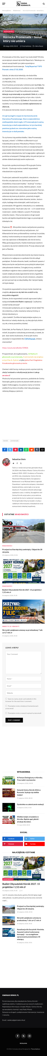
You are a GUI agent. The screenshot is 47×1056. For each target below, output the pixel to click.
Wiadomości (17, 10)
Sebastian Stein (19, 459)
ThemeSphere (35, 1049)
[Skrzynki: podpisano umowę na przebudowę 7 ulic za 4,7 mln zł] (23, 612)
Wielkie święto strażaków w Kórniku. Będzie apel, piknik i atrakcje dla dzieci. (28, 819)
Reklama (23, 1043)
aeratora (5, 375)
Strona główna (6, 10)
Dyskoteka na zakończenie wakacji (30, 804)
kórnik (5, 441)
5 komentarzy (26, 46)
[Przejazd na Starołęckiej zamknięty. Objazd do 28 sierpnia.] (23, 531)
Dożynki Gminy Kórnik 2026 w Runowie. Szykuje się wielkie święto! (29, 792)
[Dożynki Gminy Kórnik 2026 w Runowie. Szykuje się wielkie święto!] (8, 793)
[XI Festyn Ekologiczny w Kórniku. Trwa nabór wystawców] (8, 780)
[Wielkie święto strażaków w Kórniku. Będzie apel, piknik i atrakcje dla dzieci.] (8, 819)
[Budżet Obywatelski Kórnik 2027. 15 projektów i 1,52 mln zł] (23, 571)
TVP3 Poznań (29, 339)
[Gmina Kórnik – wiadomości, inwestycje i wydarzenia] (23, 3)
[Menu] (3, 3)
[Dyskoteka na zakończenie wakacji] (8, 807)
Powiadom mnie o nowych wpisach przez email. (25, 713)
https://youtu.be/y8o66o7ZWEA (15, 348)
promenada (14, 441)
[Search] (43, 3)
